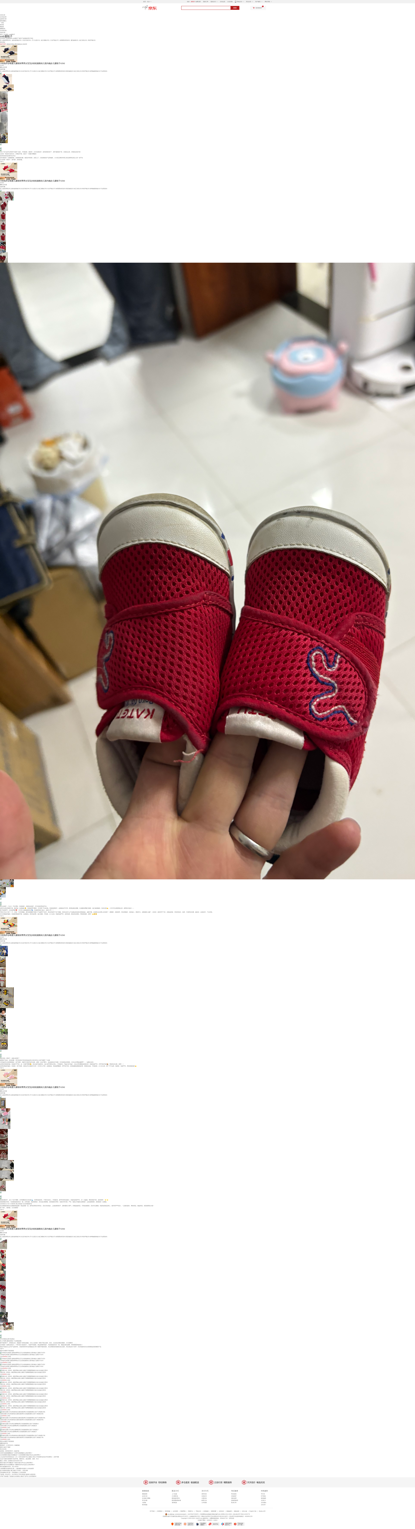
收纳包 (2, 24)
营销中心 (190, 1511)
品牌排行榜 (3, 19)
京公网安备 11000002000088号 (176, 1514)
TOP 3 (2, 1068)
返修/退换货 (234, 1500)
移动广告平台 (25, 1476)
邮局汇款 (204, 1500)
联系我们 (160, 1511)
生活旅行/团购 (146, 1498)
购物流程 (144, 1494)
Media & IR (262, 1511)
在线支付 (204, 1496)
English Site (252, 1511)
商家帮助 (183, 1511)
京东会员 (222, 1)
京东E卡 (263, 1500)
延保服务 (263, 1498)
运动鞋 (6, 34)
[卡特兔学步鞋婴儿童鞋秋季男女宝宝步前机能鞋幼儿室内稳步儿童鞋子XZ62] (8, 53)
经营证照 (231, 1518)
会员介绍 (144, 1496)
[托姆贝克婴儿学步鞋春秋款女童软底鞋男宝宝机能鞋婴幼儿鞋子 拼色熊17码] (22, 1435)
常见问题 (144, 1500)
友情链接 (206, 1511)
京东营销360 (32, 1476)
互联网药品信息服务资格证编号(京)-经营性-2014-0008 (216, 1514)
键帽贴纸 (2, 28)
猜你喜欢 (2, 42)
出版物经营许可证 (194, 1516)
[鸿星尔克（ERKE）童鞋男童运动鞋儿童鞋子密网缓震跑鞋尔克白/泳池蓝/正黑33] (24, 1388)
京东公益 (244, 1511)
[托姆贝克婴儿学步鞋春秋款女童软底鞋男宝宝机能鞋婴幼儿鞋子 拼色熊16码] (22, 1412)
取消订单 (233, 1502)
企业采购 (230, 1)
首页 (1, 34)
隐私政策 (236, 1511)
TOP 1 (2, 161)
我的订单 (205, 1)
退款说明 (233, 1498)
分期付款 (204, 1498)
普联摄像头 (3, 21)
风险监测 (229, 1511)
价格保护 (233, 1496)
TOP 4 (2, 1209)
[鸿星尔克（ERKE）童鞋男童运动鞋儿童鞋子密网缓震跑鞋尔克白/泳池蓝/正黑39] (24, 1400)
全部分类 (2, 15)
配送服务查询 (176, 1498)
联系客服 (144, 1504)
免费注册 (198, 1)
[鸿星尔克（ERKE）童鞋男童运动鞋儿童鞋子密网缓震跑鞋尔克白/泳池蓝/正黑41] (24, 1376)
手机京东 (239, 1)
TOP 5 (2, 1348)
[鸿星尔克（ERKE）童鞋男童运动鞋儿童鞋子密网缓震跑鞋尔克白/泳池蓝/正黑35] (24, 1370)
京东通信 (263, 1502)
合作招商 (175, 1511)
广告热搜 (11, 1476)
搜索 (235, 8)
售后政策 (233, 1494)
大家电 (144, 1502)
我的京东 (213, 1)
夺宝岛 (263, 1494)
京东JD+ (263, 1504)
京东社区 (221, 1511)
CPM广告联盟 (4, 1476)
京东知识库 (3, 17)
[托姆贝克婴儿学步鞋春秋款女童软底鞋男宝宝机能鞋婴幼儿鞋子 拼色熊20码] (22, 1417)
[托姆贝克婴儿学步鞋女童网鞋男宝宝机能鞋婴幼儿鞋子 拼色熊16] (19, 1423)
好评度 (5, 67)
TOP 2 (2, 916)
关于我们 (152, 1511)
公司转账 (204, 1502)
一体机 (2, 23)
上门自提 (174, 1494)
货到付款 (204, 1494)
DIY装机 (263, 1496)
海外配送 (174, 1502)
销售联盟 (213, 1511)
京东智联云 (17, 1476)
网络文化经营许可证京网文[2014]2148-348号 (214, 1516)
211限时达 (175, 1496)
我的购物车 (258, 8)
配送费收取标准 (176, 1500)
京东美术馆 (3, 30)
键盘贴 (2, 26)
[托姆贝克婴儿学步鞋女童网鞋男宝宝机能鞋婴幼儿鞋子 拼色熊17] (19, 1429)
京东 (156, 8)
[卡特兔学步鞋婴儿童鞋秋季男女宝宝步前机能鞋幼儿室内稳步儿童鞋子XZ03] (22, 1352)
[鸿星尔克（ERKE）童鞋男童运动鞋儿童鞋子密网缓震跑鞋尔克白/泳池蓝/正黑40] (24, 1394)
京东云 (215, 1520)
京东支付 (209, 1520)
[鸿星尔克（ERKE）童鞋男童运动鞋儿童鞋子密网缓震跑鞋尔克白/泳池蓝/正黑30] (24, 1382)
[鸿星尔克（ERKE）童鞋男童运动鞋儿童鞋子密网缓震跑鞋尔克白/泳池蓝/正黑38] (24, 1406)
